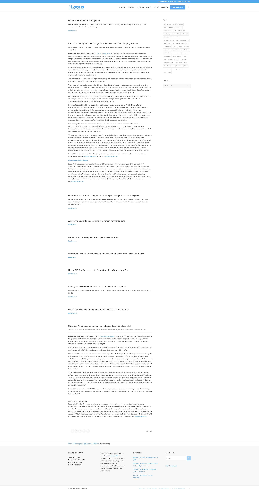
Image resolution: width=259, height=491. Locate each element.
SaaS (165, 59)
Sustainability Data (168, 62)
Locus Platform (184, 50)
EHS (183, 34)
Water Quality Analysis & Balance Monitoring (142, 476)
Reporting (185, 56)
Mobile (184, 53)
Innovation (166, 50)
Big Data (169, 24)
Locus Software (168, 53)
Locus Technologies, (104, 54)
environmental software (112, 456)
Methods (96, 444)
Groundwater (167, 46)
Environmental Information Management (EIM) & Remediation (144, 470)
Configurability (167, 30)
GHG (173, 43)
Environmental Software (182, 40)
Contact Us (173, 1)
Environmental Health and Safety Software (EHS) (145, 459)
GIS (187, 43)
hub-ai (174, 46)
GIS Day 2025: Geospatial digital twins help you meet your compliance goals (103, 195)
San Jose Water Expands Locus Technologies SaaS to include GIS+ (99, 326)
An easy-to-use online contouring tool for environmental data (96, 221)
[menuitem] (163, 1)
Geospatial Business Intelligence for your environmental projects (98, 309)
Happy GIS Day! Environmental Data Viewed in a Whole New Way (98, 270)
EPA (165, 43)
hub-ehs (180, 46)
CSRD (174, 30)
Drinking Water (176, 34)
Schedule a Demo (162, 1)
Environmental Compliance (171, 37)
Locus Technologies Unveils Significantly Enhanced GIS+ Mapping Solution (103, 43)
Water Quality (167, 69)
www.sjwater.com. (141, 416)
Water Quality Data (177, 69)
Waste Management (169, 66)
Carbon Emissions (178, 24)
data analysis (181, 30)
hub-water (186, 46)
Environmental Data (169, 40)
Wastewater (179, 66)
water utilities (167, 72)
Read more (72, 31)
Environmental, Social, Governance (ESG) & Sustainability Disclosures (145, 465)
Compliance (178, 27)
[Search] (189, 7)
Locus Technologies (107, 336)
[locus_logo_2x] (76, 7)
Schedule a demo (171, 466)
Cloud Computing (168, 27)
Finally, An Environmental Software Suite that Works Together (97, 286)
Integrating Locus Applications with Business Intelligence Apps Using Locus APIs (106, 254)
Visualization (178, 62)
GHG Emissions (180, 43)
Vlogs (185, 62)
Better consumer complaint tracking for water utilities (93, 237)
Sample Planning (173, 59)
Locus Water (177, 53)
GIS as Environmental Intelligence (84, 20)
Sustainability (182, 59)
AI (164, 24)
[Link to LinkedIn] (189, 1)
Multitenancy (167, 56)
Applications (87, 444)
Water (185, 66)
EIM (186, 1)
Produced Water (176, 56)
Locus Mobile (175, 50)
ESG (169, 43)
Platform (180, 1)
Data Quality (167, 34)
